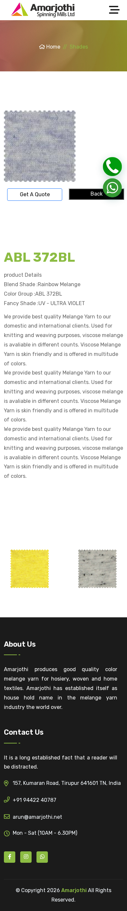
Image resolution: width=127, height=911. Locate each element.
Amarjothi (74, 890)
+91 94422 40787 (34, 800)
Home (52, 47)
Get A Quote (35, 194)
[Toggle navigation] (116, 10)
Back (97, 194)
